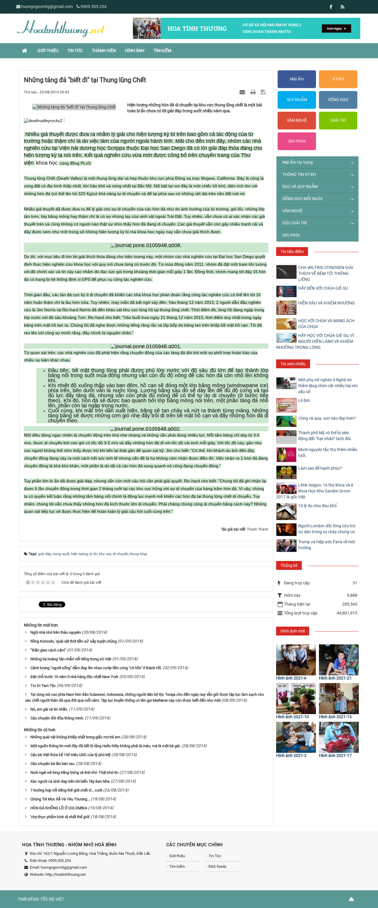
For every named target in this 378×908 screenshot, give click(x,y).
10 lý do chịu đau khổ (317, 505)
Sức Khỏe (297, 141)
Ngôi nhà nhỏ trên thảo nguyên (55, 632)
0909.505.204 (94, 6)
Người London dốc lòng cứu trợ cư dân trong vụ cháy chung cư (326, 528)
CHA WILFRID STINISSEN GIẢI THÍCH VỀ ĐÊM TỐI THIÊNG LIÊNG (325, 273)
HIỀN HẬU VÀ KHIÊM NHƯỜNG (326, 303)
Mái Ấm (297, 79)
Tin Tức (214, 856)
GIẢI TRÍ (338, 120)
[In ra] (253, 92)
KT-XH (338, 79)
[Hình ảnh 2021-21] (339, 659)
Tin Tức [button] (75, 50)
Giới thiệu (177, 856)
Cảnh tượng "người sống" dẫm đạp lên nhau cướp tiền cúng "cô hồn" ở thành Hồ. (96, 668)
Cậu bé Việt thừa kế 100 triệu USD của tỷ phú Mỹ (70, 755)
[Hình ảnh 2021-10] (296, 698)
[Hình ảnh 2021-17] (339, 737)
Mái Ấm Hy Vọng (297, 162)
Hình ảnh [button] (134, 50)
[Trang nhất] (25, 50)
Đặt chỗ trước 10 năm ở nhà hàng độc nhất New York (74, 676)
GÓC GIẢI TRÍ (294, 222)
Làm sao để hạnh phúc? (320, 468)
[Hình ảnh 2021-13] (339, 698)
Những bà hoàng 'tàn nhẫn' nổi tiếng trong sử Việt (70, 659)
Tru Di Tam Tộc (43, 685)
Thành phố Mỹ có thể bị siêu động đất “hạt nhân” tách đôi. (325, 435)
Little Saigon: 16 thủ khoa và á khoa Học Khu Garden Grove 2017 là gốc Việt (314, 491)
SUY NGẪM (297, 99)
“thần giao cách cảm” (48, 650)
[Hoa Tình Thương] (60, 28)
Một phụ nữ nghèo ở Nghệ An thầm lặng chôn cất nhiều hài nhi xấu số (328, 385)
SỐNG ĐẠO (338, 99)
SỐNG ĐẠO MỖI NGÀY (302, 198)
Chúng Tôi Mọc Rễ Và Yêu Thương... (60, 799)
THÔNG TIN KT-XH (299, 174)
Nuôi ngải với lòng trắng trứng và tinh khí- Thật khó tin (74, 772)
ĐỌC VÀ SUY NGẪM (300, 186)
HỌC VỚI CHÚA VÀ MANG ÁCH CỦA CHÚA (326, 323)
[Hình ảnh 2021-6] (296, 659)
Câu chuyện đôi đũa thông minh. (57, 718)
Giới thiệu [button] (48, 50)
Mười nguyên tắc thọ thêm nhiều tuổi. (327, 452)
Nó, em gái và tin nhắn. (49, 709)
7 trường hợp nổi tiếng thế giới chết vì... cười (66, 790)
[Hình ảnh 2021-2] (296, 737)
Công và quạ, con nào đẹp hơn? (327, 418)
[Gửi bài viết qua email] (243, 92)
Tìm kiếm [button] (162, 50)
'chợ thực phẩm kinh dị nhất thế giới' (60, 817)
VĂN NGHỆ (297, 120)
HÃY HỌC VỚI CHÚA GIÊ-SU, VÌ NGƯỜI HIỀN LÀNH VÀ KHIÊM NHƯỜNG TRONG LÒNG (315, 341)
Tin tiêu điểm (292, 251)
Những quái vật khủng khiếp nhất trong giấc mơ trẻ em (75, 737)
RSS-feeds (217, 866)
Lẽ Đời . (305, 400)
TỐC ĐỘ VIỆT (52, 899)
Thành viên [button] (104, 50)
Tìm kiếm (177, 866)
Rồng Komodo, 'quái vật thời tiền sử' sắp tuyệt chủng (73, 641)
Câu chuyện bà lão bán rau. (52, 763)
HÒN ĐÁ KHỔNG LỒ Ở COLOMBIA (58, 808)
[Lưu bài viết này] (264, 92)
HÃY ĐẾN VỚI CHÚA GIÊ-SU (323, 288)
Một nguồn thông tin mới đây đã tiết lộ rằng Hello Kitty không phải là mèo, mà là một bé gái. (105, 746)
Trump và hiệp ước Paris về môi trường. (326, 544)
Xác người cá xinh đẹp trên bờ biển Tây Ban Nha (70, 781)
